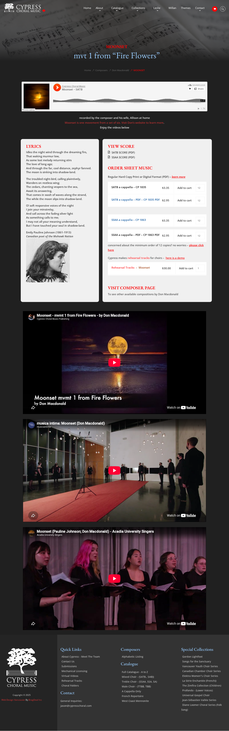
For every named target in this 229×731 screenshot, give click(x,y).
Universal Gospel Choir (196, 695)
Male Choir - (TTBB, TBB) (136, 686)
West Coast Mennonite (135, 701)
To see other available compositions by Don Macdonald (143, 294)
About (99, 8)
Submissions (69, 666)
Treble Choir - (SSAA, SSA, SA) (139, 681)
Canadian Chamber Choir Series (201, 671)
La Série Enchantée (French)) (199, 680)
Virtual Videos (70, 676)
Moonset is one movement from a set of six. (93, 122)
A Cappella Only (131, 691)
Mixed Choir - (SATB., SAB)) (138, 676)
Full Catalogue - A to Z (135, 672)
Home (87, 8)
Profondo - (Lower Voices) (197, 690)
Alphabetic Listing (132, 656)
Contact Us (68, 661)
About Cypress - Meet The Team (81, 656)
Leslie (156, 8)
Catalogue (117, 8)
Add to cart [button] (184, 188)
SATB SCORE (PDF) (123, 152)
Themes (186, 8)
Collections (138, 8)
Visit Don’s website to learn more (142, 122)
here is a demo (175, 258)
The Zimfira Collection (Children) (201, 685)
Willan (172, 8)
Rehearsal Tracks (72, 680)
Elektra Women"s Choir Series (200, 676)
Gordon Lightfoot (192, 656)
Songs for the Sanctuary (196, 661)
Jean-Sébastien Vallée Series (199, 700)
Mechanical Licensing (74, 671)
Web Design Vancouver (13, 699)
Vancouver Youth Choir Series (200, 666)
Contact (199, 8)
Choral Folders (70, 685)
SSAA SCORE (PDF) (123, 157)
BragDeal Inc (35, 699)
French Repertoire (132, 696)
